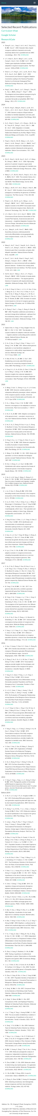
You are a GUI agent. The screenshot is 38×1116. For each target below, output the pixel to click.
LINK (16, 255)
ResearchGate (8, 39)
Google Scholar (8, 35)
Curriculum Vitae (9, 30)
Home (3, 2)
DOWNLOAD (25, 55)
